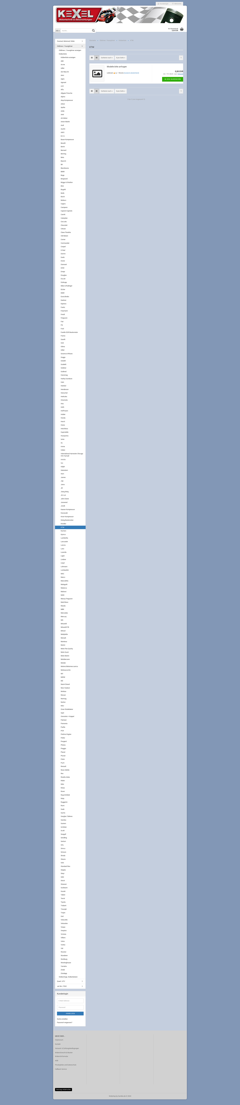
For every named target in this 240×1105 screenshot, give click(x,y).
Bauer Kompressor (67, 139)
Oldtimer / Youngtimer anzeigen (70, 50)
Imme (63, 446)
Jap (62, 481)
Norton (63, 702)
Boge (62, 175)
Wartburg (64, 959)
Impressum (59, 1040)
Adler (62, 68)
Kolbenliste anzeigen (68, 57)
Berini (63, 147)
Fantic (63, 307)
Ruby (62, 798)
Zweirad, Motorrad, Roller (66, 41)
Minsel (63, 631)
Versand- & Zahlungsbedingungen (67, 1048)
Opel (62, 713)
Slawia (63, 859)
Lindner (63, 559)
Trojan (63, 913)
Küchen (63, 531)
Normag (63, 699)
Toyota (63, 902)
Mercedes (64, 613)
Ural (62, 916)
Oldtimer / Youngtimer (64, 46)
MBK (62, 609)
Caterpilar (64, 218)
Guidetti (63, 364)
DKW (62, 268)
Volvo (63, 941)
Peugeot (64, 741)
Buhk (62, 193)
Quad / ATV (61, 981)
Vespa (63, 927)
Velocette (64, 920)
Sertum (63, 841)
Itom (62, 474)
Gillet (62, 350)
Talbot (63, 895)
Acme (63, 64)
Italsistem (64, 470)
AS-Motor (64, 118)
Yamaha (64, 966)
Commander (65, 243)
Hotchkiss (64, 429)
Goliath (63, 361)
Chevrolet (64, 225)
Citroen (63, 229)
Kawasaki (64, 513)
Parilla (63, 727)
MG (62, 620)
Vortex (63, 945)
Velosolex (64, 923)
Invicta (63, 459)
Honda (63, 418)
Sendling (64, 838)
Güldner (63, 368)
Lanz (62, 549)
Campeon (64, 207)
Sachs (63, 813)
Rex (62, 773)
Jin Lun (63, 495)
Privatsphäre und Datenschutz (65, 1065)
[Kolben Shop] (120, 15)
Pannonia (64, 723)
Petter (63, 738)
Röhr (62, 784)
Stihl (62, 877)
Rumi (62, 806)
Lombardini (65, 570)
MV (62, 674)
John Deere (65, 499)
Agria (62, 79)
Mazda (63, 606)
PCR (62, 731)
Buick (63, 197)
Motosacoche (65, 670)
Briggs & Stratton (67, 182)
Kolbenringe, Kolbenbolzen (68, 977)
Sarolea (63, 820)
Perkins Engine (66, 734)
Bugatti (63, 189)
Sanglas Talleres (66, 816)
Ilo (61, 443)
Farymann (64, 311)
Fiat (62, 321)
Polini (63, 759)
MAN (62, 595)
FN (62, 325)
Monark (63, 638)
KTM (62, 527)
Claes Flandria (66, 232)
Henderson (64, 389)
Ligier (63, 556)
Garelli (63, 339)
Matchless (64, 602)
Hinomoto (64, 400)
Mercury (63, 616)
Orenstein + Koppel (67, 716)
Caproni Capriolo (66, 211)
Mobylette (64, 634)
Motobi (63, 663)
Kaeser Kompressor (68, 509)
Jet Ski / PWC (62, 986)
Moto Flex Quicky (67, 649)
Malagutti (64, 584)
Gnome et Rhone (66, 354)
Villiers (63, 938)
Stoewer (64, 884)
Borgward (64, 179)
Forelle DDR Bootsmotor (69, 332)
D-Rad (63, 250)
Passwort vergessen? (64, 1022)
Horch (63, 421)
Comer (63, 239)
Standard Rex (65, 866)
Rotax (63, 788)
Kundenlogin (163, 4)
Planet (63, 752)
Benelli (63, 143)
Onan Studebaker (67, 709)
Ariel (62, 114)
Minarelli (64, 624)
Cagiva (63, 204)
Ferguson (64, 318)
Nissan (63, 695)
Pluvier (63, 756)
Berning (63, 154)
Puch (62, 763)
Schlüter (64, 827)
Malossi (63, 591)
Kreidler (63, 524)
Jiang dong (64, 492)
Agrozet (63, 82)
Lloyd (62, 563)
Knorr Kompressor (67, 517)
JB (62, 488)
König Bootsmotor (67, 520)
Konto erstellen (62, 1019)
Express (63, 304)
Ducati (63, 279)
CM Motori (64, 236)
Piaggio (63, 748)
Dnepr (63, 272)
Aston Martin (65, 122)
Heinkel (63, 386)
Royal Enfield (65, 795)
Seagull (63, 834)
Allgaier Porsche (66, 93)
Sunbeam (64, 888)
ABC (62, 61)
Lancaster (64, 542)
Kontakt (57, 1044)
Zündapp (64, 973)
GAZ (62, 343)
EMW (62, 293)
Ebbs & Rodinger (66, 286)
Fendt (63, 314)
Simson (63, 852)
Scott (62, 830)
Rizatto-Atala (65, 777)
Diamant (64, 264)
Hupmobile (64, 432)
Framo (63, 336)
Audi (62, 125)
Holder (63, 414)
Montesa (64, 641)
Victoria (63, 934)
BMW (63, 172)
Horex (63, 425)
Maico (63, 577)
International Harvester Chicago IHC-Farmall (72, 455)
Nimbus (63, 691)
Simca (63, 848)
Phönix (63, 745)
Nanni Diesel (65, 684)
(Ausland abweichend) (131, 73)
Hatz (62, 382)
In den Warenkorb (172, 79)
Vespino (63, 930)
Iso (62, 463)
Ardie (62, 111)
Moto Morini (65, 656)
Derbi (62, 257)
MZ (62, 681)
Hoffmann (64, 411)
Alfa (62, 89)
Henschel (64, 393)
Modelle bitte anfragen (117, 66)
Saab (62, 809)
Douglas (64, 275)
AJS (62, 86)
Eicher (63, 289)
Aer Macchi (65, 72)
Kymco (63, 534)
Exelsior (63, 300)
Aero (62, 75)
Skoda (63, 855)
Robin (63, 781)
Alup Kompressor (67, 100)
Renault (63, 766)
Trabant (63, 905)
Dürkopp (64, 282)
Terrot (63, 898)
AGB (56, 1061)
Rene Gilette (65, 770)
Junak (63, 506)
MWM (63, 677)
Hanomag (64, 375)
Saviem (63, 823)
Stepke (63, 870)
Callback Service (61, 1069)
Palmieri (63, 720)
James (63, 477)
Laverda (63, 552)
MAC (62, 574)
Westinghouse (66, 963)
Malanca (64, 588)
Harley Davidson (66, 379)
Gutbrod (63, 371)
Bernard (63, 150)
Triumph (64, 909)
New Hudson (65, 688)
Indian (63, 450)
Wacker (63, 952)
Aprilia (63, 107)
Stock (63, 880)
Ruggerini (64, 802)
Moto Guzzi (65, 652)
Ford (62, 329)
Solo (62, 863)
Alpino (63, 97)
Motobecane (65, 659)
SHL (62, 845)
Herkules (64, 396)
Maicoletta (64, 581)
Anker (63, 104)
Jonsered (64, 502)
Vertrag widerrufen (63, 1089)
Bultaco (63, 200)
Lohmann (64, 566)
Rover (63, 791)
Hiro (62, 404)
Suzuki (63, 891)
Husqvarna (64, 436)
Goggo (63, 357)
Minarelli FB (65, 627)
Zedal (63, 970)
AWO (62, 132)
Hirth (62, 407)
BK (62, 164)
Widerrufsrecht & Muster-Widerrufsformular (64, 1054)
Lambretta (64, 538)
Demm (63, 254)
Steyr (62, 873)
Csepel (63, 247)
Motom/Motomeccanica (69, 666)
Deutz (63, 261)
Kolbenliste (63, 54)
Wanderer (64, 955)
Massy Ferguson (66, 599)
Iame (62, 439)
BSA (62, 186)
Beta (62, 157)
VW (62, 948)
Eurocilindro (65, 296)
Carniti (63, 214)
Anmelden (70, 1013)
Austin (63, 129)
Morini (63, 645)
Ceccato (64, 222)
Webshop (112, 1096)
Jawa (63, 484)
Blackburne (65, 168)
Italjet (63, 467)
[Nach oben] (233, 1101)
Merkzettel (177, 4)
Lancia (63, 545)
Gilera (63, 346)
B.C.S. (63, 136)
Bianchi (63, 161)
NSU (62, 706)
